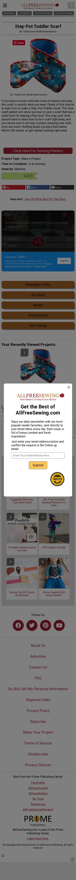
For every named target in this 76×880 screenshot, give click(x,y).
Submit (38, 465)
